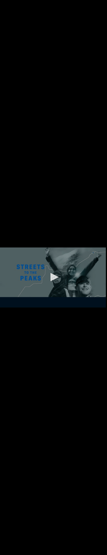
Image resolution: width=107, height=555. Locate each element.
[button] (53, 277)
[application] (53, 277)
